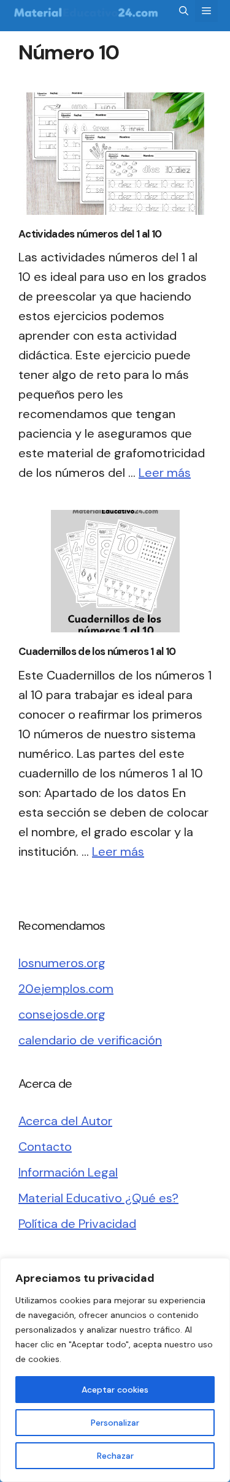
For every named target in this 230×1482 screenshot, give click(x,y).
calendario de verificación (90, 1040)
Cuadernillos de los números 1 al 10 (96, 651)
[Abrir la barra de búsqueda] (183, 11)
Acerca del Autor (65, 1121)
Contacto (45, 1147)
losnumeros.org (61, 963)
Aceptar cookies (115, 1389)
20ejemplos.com (65, 989)
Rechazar (115, 1455)
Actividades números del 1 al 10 (89, 234)
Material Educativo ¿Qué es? (98, 1198)
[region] (115, 1370)
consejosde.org (61, 1014)
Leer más (165, 473)
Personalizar (115, 1422)
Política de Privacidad (77, 1224)
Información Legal (68, 1172)
